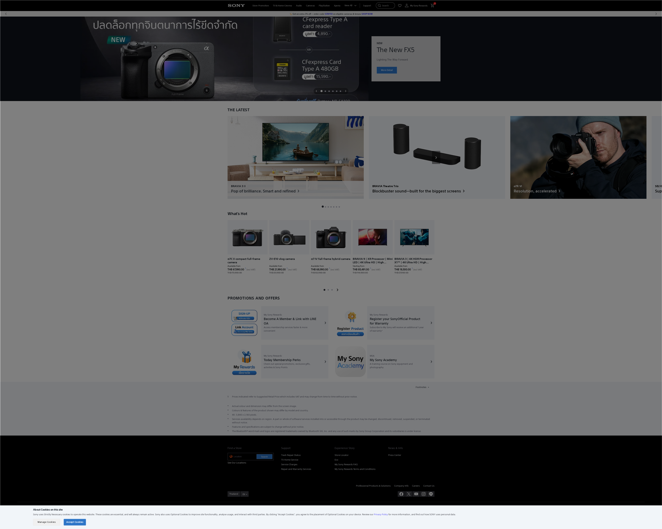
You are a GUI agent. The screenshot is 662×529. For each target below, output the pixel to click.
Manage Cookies (47, 522)
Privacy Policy (381, 514)
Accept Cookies (74, 522)
